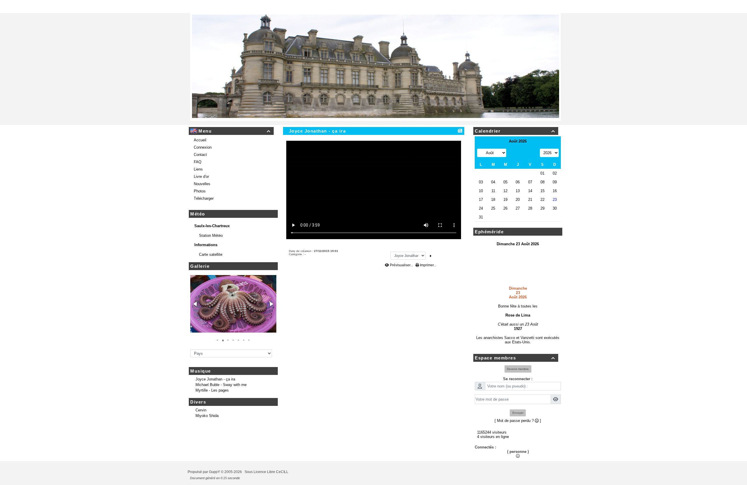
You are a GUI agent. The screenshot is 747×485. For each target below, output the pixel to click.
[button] (195, 308)
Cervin (201, 414)
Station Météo (211, 240)
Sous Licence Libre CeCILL (267, 476)
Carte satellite (211, 259)
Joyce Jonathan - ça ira (215, 383)
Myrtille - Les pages (212, 394)
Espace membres (515, 362)
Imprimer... (427, 269)
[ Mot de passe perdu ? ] (518, 425)
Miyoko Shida (207, 420)
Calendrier (515, 135)
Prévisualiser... (401, 269)
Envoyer (517, 417)
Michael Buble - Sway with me (221, 389)
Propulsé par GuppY (204, 476)
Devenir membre (518, 373)
